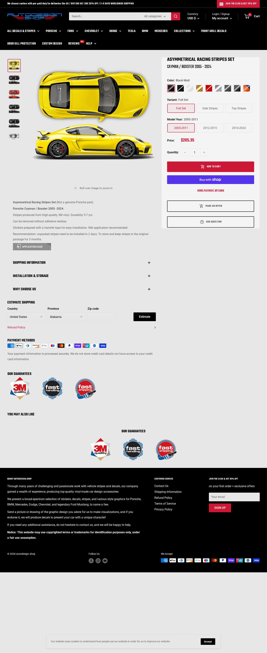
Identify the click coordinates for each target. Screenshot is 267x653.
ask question (214, 222)
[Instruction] (81, 246)
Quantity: (173, 152)
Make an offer (213, 206)
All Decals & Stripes (21, 31)
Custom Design (52, 43)
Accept (208, 641)
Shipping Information (168, 492)
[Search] (175, 16)
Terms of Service (165, 503)
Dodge (113, 31)
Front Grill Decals (213, 31)
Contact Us (161, 486)
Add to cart (214, 167)
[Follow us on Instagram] (98, 560)
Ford (71, 31)
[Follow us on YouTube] (105, 560)
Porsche (51, 31)
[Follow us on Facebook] (91, 560)
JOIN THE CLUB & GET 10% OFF (240, 4)
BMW (145, 31)
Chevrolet (92, 31)
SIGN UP (220, 508)
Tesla (131, 31)
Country (12, 308)
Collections (182, 31)
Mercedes (161, 31)
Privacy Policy (163, 509)
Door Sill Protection (21, 43)
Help (89, 43)
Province (53, 308)
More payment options (210, 191)
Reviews (74, 43)
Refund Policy (16, 327)
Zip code (93, 308)
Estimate (144, 316)
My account (220, 18)
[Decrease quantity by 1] (185, 152)
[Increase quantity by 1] (204, 152)
